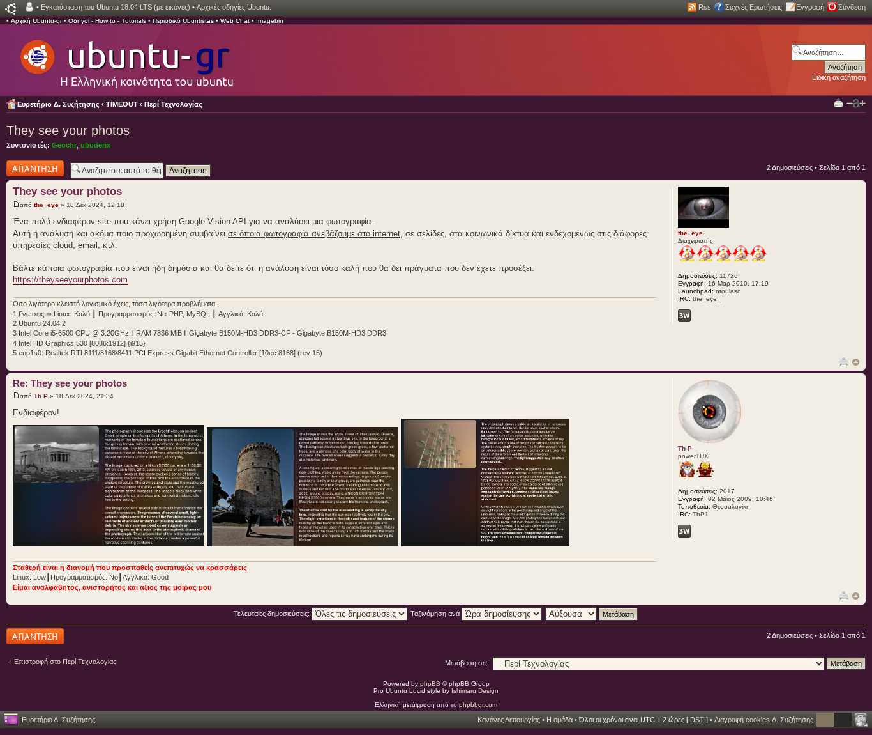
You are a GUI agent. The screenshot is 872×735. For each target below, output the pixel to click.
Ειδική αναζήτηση (839, 77)
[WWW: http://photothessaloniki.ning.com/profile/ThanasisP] (684, 531)
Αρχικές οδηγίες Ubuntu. (234, 7)
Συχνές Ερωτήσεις (753, 7)
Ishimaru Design (475, 690)
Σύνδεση (852, 7)
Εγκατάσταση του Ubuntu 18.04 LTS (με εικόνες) (115, 7)
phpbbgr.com (478, 704)
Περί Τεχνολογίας (173, 104)
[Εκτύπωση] (843, 361)
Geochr (64, 145)
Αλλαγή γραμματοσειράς (856, 103)
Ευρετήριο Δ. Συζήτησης (58, 104)
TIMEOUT (122, 104)
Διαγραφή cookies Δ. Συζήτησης (763, 719)
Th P (41, 395)
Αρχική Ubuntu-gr (36, 20)
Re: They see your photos (70, 383)
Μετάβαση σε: (466, 663)
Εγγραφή (810, 7)
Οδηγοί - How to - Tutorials (107, 20)
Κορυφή (855, 362)
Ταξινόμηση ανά (436, 613)
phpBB (430, 683)
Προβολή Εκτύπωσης (838, 102)
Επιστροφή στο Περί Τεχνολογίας (65, 661)
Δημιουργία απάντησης (23, 168)
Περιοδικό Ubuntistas (183, 20)
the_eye (46, 204)
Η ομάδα (559, 719)
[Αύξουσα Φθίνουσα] (592, 613)
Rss (704, 7)
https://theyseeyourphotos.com (70, 279)
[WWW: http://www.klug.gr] (684, 315)
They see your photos (68, 130)
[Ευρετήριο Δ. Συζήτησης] (125, 57)
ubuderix (95, 145)
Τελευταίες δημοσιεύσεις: (273, 613)
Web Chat (235, 20)
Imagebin (269, 20)
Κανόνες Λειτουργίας (508, 719)
